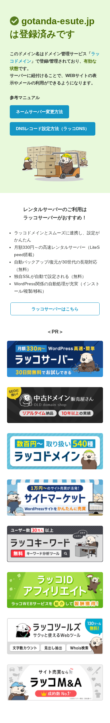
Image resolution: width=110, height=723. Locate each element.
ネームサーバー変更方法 (39, 111)
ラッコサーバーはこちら (55, 308)
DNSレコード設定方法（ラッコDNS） (52, 128)
